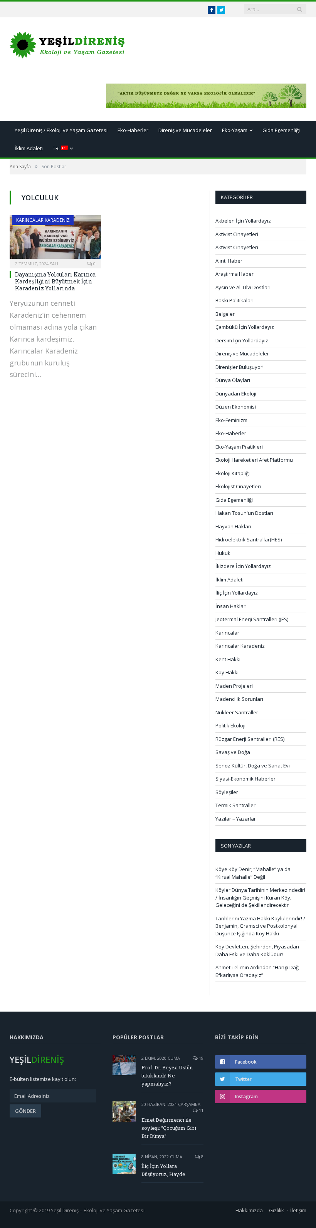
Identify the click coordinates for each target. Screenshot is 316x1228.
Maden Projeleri (234, 685)
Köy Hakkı (227, 672)
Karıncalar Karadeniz (43, 220)
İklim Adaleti (29, 148)
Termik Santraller (235, 805)
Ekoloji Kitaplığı (232, 473)
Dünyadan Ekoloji (235, 393)
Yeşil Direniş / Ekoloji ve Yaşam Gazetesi (61, 130)
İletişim (298, 1210)
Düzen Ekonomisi (235, 406)
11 (200, 1110)
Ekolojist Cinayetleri (238, 486)
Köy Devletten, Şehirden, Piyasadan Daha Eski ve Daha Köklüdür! (257, 950)
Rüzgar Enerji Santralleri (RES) (249, 738)
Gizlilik (276, 1210)
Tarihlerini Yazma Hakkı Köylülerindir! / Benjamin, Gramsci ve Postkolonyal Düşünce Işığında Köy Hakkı (260, 926)
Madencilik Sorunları (239, 698)
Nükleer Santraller (236, 712)
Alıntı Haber (228, 260)
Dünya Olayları (232, 380)
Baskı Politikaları (234, 300)
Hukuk (222, 553)
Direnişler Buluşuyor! (239, 367)
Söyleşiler (226, 792)
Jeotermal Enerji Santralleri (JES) (251, 619)
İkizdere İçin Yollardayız (243, 566)
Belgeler (225, 313)
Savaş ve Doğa (232, 752)
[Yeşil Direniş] (67, 43)
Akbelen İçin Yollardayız (243, 220)
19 (200, 1058)
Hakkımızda (249, 1210)
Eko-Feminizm (231, 420)
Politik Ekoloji (230, 725)
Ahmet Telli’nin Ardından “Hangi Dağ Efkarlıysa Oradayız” (257, 971)
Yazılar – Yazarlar (235, 818)
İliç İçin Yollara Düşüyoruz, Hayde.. (164, 1170)
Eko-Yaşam (234, 130)
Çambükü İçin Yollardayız (244, 326)
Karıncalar (227, 632)
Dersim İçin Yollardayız (241, 340)
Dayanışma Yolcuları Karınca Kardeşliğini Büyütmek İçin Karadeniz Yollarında (55, 281)
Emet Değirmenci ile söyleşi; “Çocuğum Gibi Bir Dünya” (168, 1127)
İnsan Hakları (231, 606)
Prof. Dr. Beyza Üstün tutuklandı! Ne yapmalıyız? (167, 1075)
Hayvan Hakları (233, 526)
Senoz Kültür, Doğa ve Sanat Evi (252, 765)
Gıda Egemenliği (281, 130)
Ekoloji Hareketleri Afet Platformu (254, 459)
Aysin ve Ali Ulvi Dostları (243, 287)
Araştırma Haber (234, 273)
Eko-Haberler (133, 130)
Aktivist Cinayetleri (236, 234)
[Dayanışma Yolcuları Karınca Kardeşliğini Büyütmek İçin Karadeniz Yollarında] (55, 239)
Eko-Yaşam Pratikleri (239, 446)
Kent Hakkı (227, 659)
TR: (57, 148)
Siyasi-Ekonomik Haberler (245, 778)
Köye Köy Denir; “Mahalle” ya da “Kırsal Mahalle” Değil (253, 873)
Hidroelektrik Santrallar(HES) (248, 539)
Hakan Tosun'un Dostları (244, 512)
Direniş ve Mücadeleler (185, 130)
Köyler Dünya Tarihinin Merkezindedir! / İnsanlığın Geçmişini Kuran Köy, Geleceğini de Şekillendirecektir (260, 897)
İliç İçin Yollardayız (236, 592)
